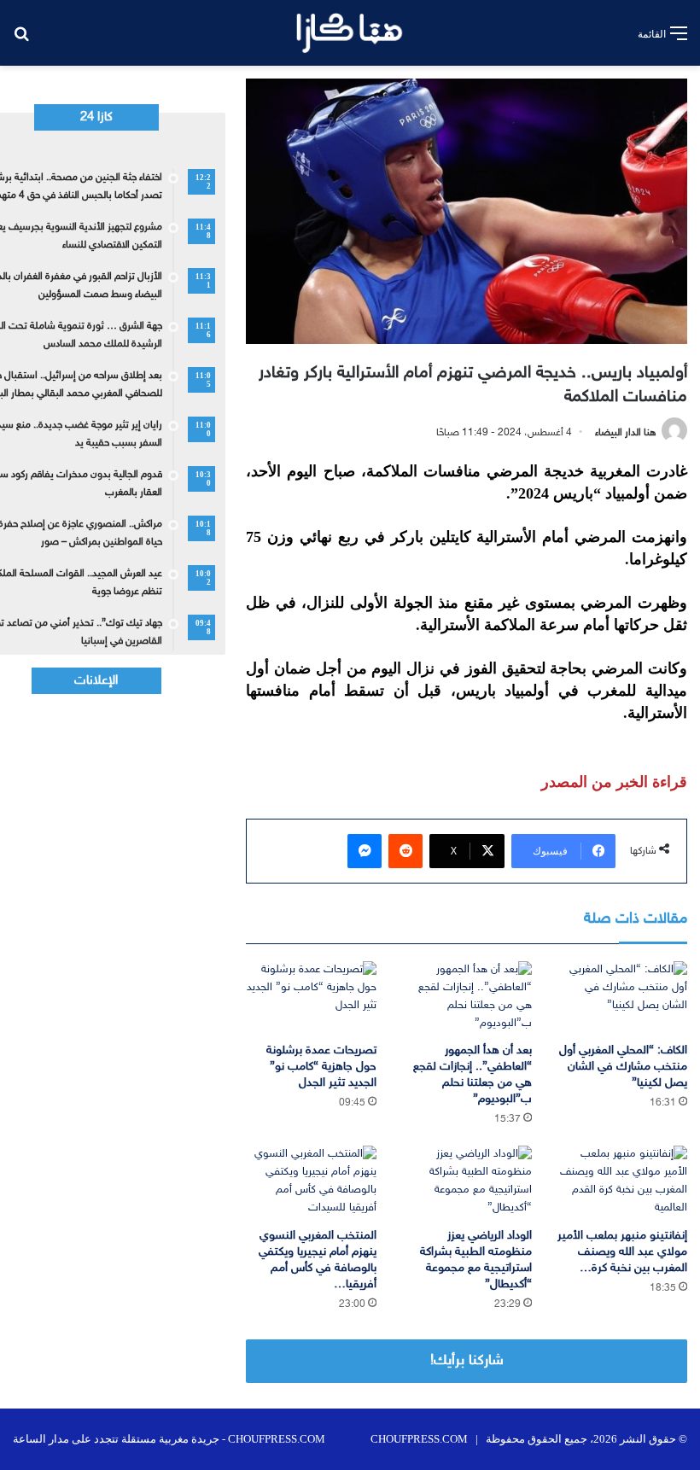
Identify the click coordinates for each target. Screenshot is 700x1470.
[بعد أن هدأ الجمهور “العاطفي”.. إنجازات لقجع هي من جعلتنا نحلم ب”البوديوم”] (467, 998)
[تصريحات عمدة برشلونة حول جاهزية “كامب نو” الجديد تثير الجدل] (311, 998)
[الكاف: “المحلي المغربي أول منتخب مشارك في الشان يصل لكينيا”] (622, 998)
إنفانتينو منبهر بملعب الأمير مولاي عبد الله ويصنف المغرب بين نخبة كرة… (622, 1251)
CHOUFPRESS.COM (419, 1438)
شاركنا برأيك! (467, 1360)
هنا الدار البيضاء (625, 433)
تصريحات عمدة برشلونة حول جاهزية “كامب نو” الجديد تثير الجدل (321, 1066)
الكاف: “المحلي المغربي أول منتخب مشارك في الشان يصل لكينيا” (623, 1066)
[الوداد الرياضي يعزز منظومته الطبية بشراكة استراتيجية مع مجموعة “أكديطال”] (467, 1182)
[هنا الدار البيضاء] (349, 33)
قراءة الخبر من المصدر (614, 781)
